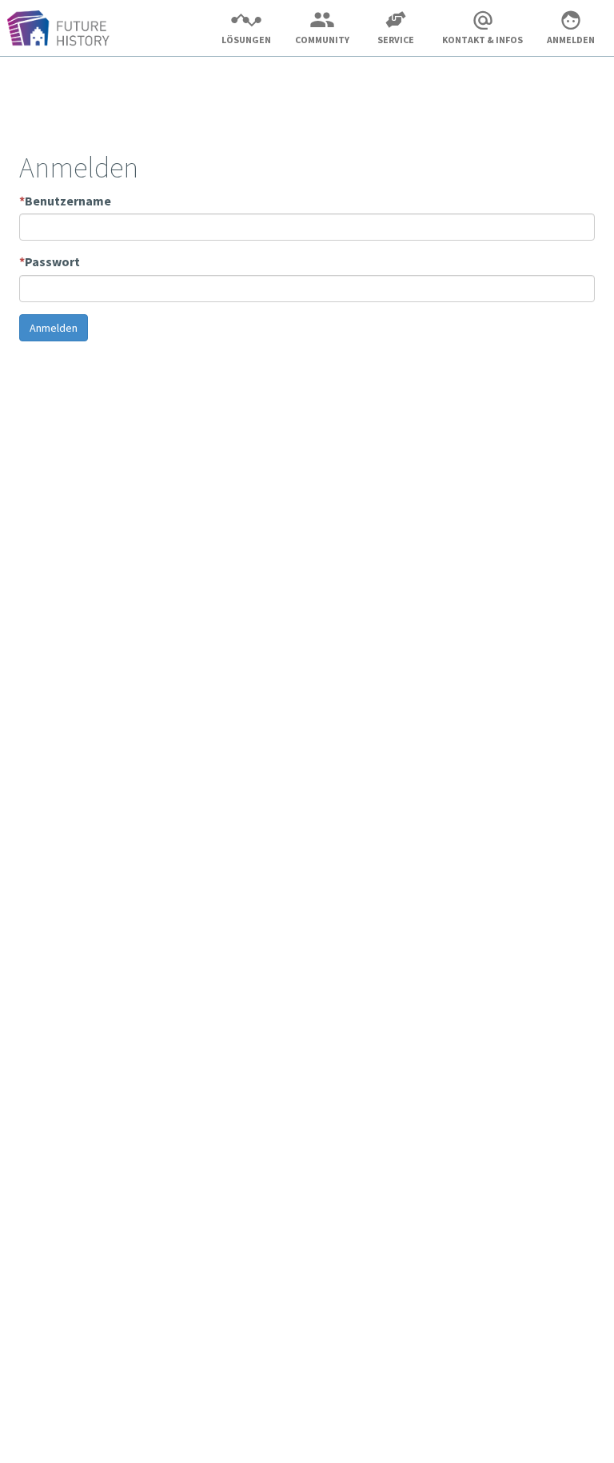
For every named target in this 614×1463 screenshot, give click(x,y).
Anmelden (54, 328)
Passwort (49, 261)
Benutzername (65, 201)
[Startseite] (64, 30)
